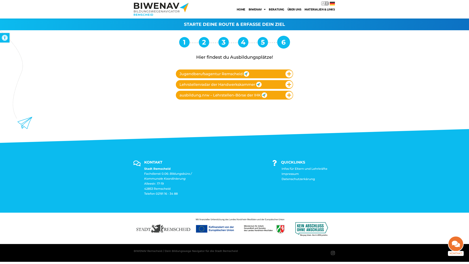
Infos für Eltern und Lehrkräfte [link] (304, 168)
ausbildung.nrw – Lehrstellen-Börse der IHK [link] (220, 95)
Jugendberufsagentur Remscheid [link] (211, 74)
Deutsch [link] (330, 3)
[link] (5, 38)
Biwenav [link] (255, 9)
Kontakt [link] (456, 253)
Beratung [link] (276, 9)
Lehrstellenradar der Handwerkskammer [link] (217, 84)
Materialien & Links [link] (319, 9)
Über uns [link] (294, 9)
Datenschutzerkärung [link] (298, 179)
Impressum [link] (290, 174)
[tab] (234, 73)
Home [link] (241, 9)
